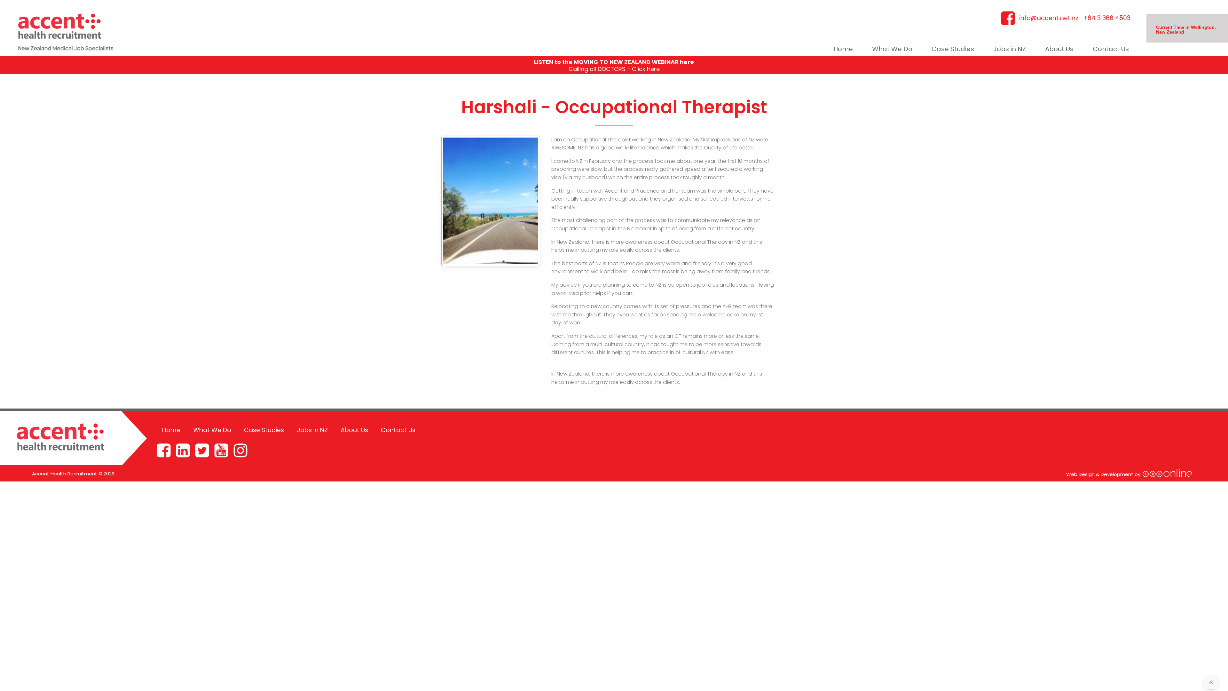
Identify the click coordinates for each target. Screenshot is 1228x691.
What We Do (892, 48)
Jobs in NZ (1009, 48)
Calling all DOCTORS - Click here (614, 69)
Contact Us (1111, 48)
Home (843, 48)
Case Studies (953, 48)
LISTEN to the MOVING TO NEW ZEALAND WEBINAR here (614, 62)
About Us (1059, 48)
